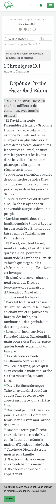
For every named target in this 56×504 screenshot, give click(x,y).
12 (5, 409)
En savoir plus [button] (38, 491)
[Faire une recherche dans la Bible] (31, 5)
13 (5, 428)
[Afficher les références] (30, 30)
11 (5, 384)
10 (5, 355)
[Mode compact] (34, 30)
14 (5, 448)
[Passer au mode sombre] (41, 5)
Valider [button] (9, 498)
